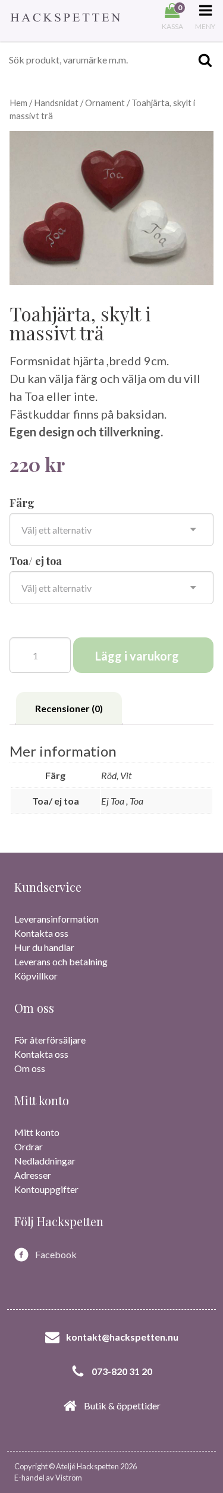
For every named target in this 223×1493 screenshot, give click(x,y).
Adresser (32, 1175)
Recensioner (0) (69, 708)
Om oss (29, 1068)
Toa (136, 800)
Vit (125, 775)
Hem (18, 102)
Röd (109, 775)
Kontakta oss (41, 933)
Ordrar (28, 1146)
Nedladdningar (45, 1160)
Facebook (56, 1254)
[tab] (69, 708)
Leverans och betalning (61, 961)
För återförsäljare (50, 1039)
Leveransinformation (56, 918)
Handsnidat (56, 102)
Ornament (105, 102)
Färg (22, 502)
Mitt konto (36, 1132)
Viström (68, 1477)
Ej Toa (113, 800)
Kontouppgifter (46, 1189)
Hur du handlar (44, 947)
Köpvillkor (36, 975)
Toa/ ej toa (36, 561)
